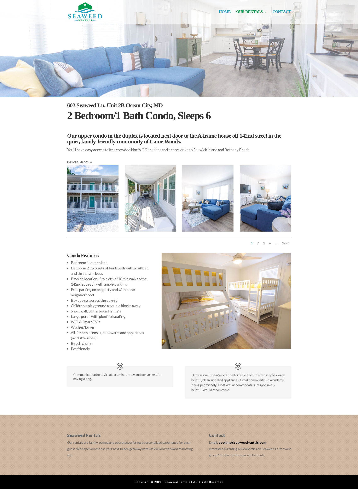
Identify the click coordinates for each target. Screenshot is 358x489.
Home (225, 12)
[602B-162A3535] (265, 230)
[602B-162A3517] (150, 230)
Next (285, 243)
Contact (281, 12)
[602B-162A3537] (207, 230)
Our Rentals (249, 12)
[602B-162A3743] (93, 230)
